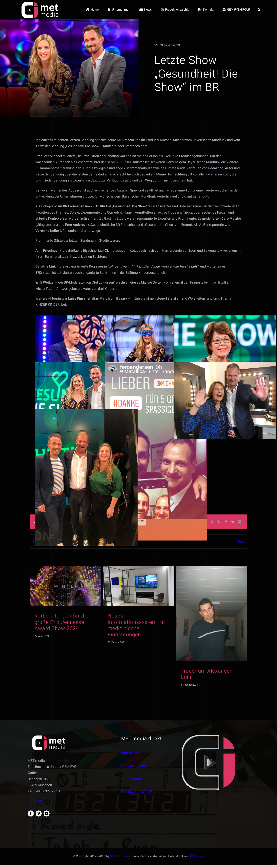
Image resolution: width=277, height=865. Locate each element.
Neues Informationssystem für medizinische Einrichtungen (136, 625)
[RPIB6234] (138, 567)
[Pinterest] (225, 521)
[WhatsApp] (212, 521)
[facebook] (31, 813)
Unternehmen (131, 778)
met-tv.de (35, 800)
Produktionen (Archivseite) (141, 791)
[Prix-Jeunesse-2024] (65, 567)
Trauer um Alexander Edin (206, 674)
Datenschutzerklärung (137, 765)
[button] (259, 9)
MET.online (196, 856)
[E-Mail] (239, 521)
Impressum (129, 753)
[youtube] (47, 813)
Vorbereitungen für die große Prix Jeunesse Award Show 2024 (61, 622)
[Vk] (232, 521)
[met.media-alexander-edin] (211, 567)
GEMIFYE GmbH (121, 856)
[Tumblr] (219, 521)
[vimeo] (39, 813)
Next (240, 541)
